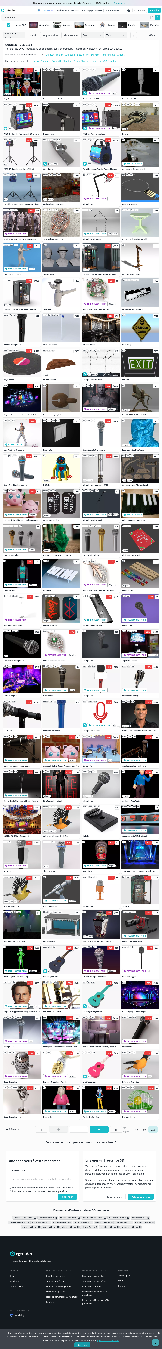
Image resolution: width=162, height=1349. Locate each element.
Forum (121, 1285)
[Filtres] (133, 35)
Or (87, 54)
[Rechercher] (157, 17)
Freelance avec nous (91, 1286)
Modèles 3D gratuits (55, 1291)
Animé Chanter (81, 60)
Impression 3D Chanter (104, 60)
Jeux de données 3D (55, 1281)
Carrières (14, 1281)
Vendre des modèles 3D (92, 1270)
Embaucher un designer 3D (59, 1286)
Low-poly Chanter (40, 60)
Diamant (95, 54)
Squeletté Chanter (61, 60)
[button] (151, 17)
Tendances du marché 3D (94, 1281)
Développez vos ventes (93, 1276)
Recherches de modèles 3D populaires (95, 1293)
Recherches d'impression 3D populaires (95, 1302)
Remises (50, 1302)
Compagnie (15, 1270)
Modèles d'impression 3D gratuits (62, 1296)
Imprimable (109, 54)
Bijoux (59, 54)
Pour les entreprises (55, 1276)
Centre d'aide (16, 1286)
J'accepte (82, 1344)
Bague (80, 54)
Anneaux (70, 54)
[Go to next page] (99, 1129)
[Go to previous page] (58, 1129)
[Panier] (128, 10)
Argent (120, 54)
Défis (120, 1280)
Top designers (124, 1275)
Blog (12, 1276)
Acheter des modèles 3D (57, 1270)
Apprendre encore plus (108, 1340)
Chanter (49, 54)
